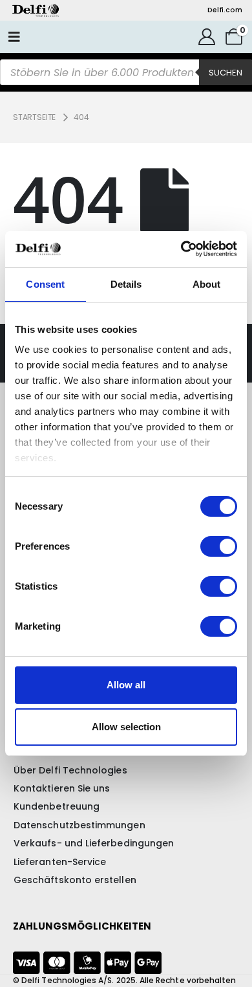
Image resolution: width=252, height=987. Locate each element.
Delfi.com (224, 10)
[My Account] (207, 36)
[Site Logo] (35, 10)
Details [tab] (126, 284)
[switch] (218, 546)
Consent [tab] (45, 284)
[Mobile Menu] (14, 37)
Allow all (126, 684)
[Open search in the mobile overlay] (126, 72)
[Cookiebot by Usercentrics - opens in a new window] (181, 249)
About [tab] (207, 284)
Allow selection (126, 726)
